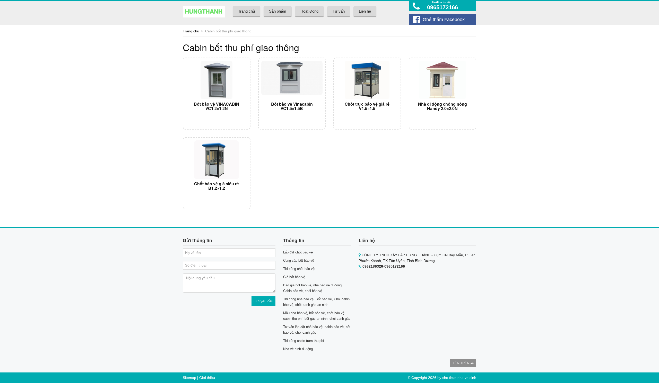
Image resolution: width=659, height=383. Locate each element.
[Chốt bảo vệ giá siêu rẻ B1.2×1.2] (216, 159)
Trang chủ (246, 11)
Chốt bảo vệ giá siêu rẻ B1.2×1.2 (216, 186)
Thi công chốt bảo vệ (299, 269)
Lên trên (461, 363)
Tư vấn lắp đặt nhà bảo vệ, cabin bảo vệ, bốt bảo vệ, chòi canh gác (316, 329)
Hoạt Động (309, 11)
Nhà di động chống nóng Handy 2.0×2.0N (442, 106)
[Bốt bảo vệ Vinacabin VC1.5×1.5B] (292, 80)
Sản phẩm (277, 11)
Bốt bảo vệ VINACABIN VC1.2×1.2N (216, 106)
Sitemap (189, 378)
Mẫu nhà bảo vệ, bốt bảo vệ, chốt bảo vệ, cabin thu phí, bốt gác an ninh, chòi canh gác (316, 316)
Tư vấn (339, 11)
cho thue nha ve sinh (459, 378)
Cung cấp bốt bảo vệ (298, 260)
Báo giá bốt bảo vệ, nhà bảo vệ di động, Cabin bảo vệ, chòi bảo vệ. (313, 288)
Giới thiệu (207, 378)
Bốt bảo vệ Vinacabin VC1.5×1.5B (292, 106)
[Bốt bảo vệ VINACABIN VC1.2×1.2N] (216, 80)
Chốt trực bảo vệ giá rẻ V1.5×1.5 (367, 106)
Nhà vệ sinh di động (298, 349)
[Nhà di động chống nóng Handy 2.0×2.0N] (442, 80)
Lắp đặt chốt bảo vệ (298, 252)
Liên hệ (365, 11)
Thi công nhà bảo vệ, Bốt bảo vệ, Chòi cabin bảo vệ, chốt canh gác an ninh (316, 302)
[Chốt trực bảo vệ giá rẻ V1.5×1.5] (367, 80)
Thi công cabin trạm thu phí (303, 341)
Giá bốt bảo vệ (294, 277)
